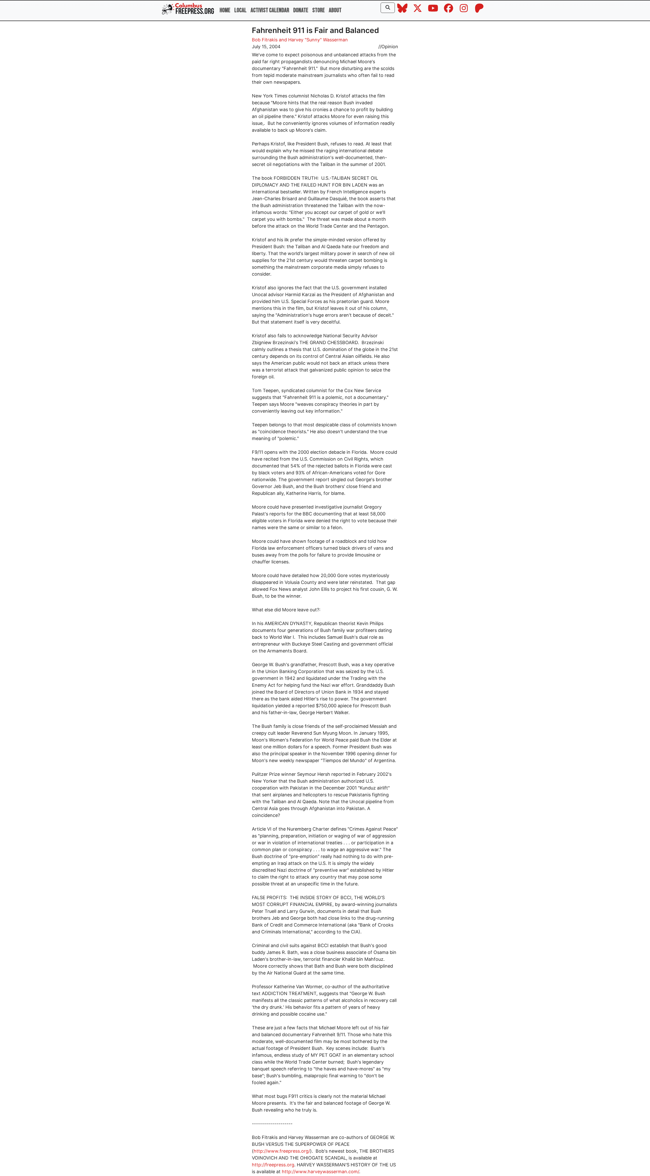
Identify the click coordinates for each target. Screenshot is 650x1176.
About (335, 10)
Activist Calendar (270, 10)
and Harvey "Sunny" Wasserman (313, 39)
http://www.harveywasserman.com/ (320, 1171)
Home (225, 10)
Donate (300, 10)
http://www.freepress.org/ (282, 1151)
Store (318, 10)
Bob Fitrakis (265, 39)
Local (240, 10)
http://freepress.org (273, 1164)
